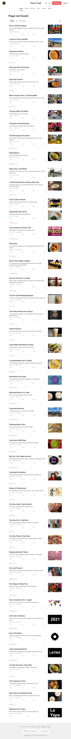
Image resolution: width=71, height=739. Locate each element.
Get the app (44, 731)
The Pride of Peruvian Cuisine (21, 311)
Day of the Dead (15, 633)
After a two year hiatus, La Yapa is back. (21, 395)
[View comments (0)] (22, 160)
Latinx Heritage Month (18, 649)
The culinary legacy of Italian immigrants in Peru (23, 683)
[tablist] (18, 21)
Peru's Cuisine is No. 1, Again (20, 600)
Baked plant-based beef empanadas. (20, 214)
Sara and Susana (16, 568)
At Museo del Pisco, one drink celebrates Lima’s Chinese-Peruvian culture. (26, 185)
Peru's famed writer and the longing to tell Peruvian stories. (27, 98)
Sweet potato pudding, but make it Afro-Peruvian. (24, 82)
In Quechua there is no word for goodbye (21, 411)
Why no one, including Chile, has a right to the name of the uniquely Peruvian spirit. (26, 281)
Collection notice (46, 726)
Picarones (13, 244)
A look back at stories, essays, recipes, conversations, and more (26, 619)
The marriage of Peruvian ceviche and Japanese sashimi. (26, 363)
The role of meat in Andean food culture (21, 506)
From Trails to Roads (17, 200)
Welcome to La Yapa (17, 709)
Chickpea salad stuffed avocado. (18, 155)
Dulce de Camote (16, 79)
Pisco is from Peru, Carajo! (19, 278)
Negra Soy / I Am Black (18, 169)
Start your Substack (31, 731)
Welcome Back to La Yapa (19, 392)
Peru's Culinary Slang (17, 26)
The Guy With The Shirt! (18, 111)
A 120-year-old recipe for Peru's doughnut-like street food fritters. (26, 247)
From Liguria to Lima (17, 681)
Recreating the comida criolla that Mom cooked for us (25, 475)
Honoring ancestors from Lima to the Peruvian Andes (25, 635)
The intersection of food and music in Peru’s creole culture (26, 490)
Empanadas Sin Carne (18, 212)
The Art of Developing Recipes (21, 295)
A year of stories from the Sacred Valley (21, 427)
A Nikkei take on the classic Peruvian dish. (21, 347)
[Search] (46, 3)
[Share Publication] (49, 3)
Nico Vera (16, 32)
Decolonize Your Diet (17, 377)
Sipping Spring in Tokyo (18, 552)
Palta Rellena (14, 153)
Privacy (33, 726)
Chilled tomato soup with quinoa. (19, 54)
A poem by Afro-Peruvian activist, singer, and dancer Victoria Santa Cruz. (27, 172)
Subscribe (57, 3)
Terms (38, 726)
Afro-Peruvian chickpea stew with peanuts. (22, 126)
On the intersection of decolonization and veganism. (24, 379)
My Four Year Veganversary (20, 456)
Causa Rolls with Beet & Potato (21, 345)
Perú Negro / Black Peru (18, 584)
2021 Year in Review (17, 616)
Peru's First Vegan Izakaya (19, 261)
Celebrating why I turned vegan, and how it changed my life (27, 459)
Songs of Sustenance (17, 488)
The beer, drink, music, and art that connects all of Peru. (25, 331)
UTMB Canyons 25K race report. (18, 114)
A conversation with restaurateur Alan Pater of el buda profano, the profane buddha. (25, 264)
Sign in (65, 3)
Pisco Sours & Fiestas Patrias (20, 693)
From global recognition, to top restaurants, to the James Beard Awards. (26, 314)
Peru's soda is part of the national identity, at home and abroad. (25, 139)
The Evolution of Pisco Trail (20, 228)
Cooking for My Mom (17, 472)
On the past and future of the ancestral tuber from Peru (25, 538)
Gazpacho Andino (16, 51)
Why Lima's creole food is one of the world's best (23, 602)
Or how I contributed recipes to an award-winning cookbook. (27, 298)
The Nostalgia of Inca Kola (19, 136)
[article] (35, 30)
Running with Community (19, 67)
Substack (27, 735)
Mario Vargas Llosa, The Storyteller (23, 95)
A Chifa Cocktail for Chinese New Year (24, 182)
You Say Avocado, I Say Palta (20, 665)
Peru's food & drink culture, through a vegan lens (24, 711)
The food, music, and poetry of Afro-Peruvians (23, 586)
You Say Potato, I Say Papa (19, 536)
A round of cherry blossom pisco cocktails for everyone (25, 554)
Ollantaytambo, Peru (17, 424)
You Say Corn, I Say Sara (18, 520)
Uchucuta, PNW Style (17, 440)
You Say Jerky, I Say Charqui (20, 504)
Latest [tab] (12, 21)
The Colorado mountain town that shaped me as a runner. (26, 41)
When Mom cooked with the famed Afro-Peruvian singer (26, 570)
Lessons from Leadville (18, 39)
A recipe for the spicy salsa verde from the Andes (23, 443)
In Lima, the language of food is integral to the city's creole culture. (26, 29)
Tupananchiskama (16, 408)
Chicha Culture (15, 329)
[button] (21, 8)
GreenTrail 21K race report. (17, 70)
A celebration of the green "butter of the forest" (23, 667)
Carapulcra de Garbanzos (19, 123)
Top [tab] (16, 21)
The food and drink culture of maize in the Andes (23, 522)
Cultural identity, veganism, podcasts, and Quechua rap (25, 651)
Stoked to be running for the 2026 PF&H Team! (23, 202)
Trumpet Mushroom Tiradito (20, 361)
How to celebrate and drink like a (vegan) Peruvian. (24, 695)
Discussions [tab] (22, 21)
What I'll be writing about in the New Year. (21, 230)
